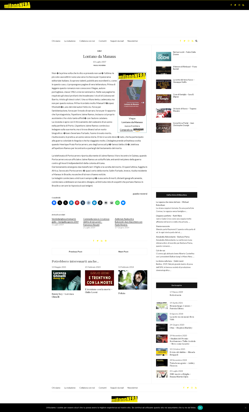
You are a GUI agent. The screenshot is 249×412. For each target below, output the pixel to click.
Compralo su (126, 129)
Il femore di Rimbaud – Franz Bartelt (185, 67)
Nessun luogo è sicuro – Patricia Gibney (181, 307)
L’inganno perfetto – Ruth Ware (169, 216)
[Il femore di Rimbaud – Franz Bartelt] (163, 70)
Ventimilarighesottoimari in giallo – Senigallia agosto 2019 (65, 220)
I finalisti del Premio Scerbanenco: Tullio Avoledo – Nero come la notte (183, 341)
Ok (200, 408)
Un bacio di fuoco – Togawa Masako (184, 109)
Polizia (121, 293)
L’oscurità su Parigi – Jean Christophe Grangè (183, 124)
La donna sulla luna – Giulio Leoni (169, 261)
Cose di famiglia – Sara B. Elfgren (183, 95)
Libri (99, 51)
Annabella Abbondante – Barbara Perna (172, 237)
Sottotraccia (175, 295)
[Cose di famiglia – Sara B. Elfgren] (163, 99)
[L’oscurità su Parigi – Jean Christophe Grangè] (163, 127)
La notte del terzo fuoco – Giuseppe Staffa (184, 81)
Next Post (123, 251)
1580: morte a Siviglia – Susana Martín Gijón (180, 375)
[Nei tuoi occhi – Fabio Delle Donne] (163, 56)
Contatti (102, 41)
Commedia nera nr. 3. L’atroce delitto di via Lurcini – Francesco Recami (96, 222)
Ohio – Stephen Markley (181, 327)
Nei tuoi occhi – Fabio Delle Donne (184, 53)
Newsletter (133, 41)
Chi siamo (56, 41)
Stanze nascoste (163, 226)
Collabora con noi (87, 41)
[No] (245, 407)
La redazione (70, 41)
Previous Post (75, 251)
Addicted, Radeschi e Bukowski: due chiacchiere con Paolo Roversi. (128, 222)
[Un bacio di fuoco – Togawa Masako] (163, 113)
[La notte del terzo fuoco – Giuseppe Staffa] (163, 84)
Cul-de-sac (160, 250)
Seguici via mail (117, 41)
